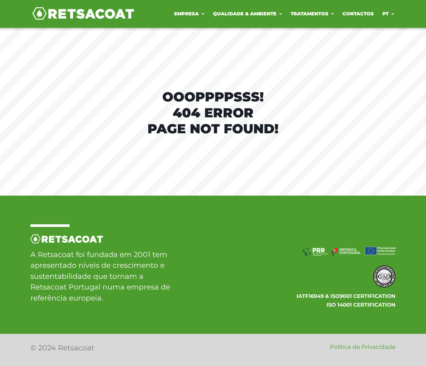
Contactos (358, 14)
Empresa (186, 14)
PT (386, 14)
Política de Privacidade (363, 346)
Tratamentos (309, 14)
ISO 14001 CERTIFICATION (361, 305)
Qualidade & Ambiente (244, 14)
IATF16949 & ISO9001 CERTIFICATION (346, 296)
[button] (189, 14)
